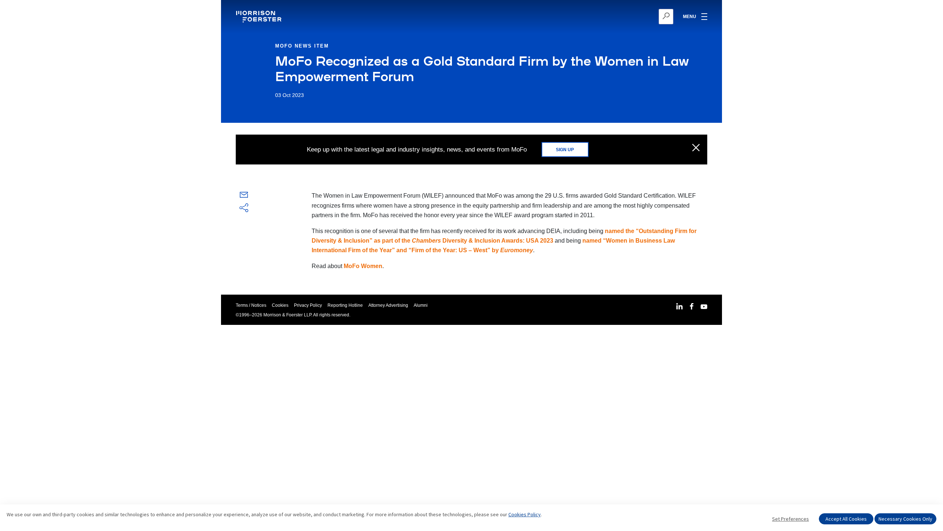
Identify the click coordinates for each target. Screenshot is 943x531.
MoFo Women (363, 266)
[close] (696, 148)
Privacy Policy (308, 305)
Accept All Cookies (846, 519)
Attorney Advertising (388, 305)
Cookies (280, 305)
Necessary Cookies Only (905, 519)
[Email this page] (243, 196)
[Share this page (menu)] (243, 208)
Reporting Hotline (345, 305)
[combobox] (630, 16)
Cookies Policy (524, 514)
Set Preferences (790, 519)
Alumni (421, 305)
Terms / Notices (251, 305)
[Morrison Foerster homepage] (260, 16)
